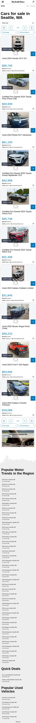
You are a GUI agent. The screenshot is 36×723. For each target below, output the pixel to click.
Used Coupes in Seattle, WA (9, 717)
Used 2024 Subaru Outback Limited (17, 288)
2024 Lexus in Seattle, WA (9, 518)
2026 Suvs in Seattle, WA (8, 509)
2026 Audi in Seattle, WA (8, 661)
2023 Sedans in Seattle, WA (9, 566)
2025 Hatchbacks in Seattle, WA (10, 604)
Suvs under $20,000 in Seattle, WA (11, 675)
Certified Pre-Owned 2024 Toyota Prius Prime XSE (16, 98)
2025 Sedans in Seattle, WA (9, 537)
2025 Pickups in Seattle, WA (9, 618)
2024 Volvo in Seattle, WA (8, 599)
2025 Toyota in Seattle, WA (9, 499)
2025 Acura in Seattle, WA (9, 585)
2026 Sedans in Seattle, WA (9, 594)
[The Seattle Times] (18, 2)
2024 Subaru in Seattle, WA (9, 556)
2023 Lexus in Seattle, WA (9, 528)
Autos (3, 6)
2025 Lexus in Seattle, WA (9, 547)
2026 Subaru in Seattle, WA (9, 656)
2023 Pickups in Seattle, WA (9, 623)
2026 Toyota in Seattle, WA (9, 513)
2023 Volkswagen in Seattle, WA (10, 561)
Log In (27, 6)
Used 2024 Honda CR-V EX (14, 58)
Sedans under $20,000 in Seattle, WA (12, 680)
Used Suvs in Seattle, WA (8, 698)
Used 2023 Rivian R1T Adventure (16, 135)
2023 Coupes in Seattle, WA (9, 652)
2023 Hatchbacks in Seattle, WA (10, 571)
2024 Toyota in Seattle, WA (9, 494)
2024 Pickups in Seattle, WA (9, 575)
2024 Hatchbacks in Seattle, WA (10, 613)
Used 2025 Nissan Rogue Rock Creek (16, 327)
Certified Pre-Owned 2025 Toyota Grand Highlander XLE (16, 174)
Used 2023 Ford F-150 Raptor (15, 365)
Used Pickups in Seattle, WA (9, 712)
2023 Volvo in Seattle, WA (8, 590)
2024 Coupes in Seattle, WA (9, 637)
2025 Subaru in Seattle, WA (9, 532)
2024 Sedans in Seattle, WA (9, 504)
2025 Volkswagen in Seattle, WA (10, 523)
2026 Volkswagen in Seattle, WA (10, 647)
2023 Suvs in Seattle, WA (8, 490)
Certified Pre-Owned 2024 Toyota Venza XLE (16, 212)
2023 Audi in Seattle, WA (8, 551)
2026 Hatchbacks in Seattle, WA (10, 632)
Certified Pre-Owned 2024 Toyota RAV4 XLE (16, 251)
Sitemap (18, 721)
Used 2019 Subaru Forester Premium (14, 404)
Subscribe (32, 6)
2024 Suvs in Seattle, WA (8, 485)
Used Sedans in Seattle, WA (9, 703)
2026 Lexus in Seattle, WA (9, 609)
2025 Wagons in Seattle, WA (9, 628)
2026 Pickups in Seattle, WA (9, 642)
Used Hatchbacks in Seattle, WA (10, 708)
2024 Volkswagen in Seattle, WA (10, 580)
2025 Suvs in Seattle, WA (8, 480)
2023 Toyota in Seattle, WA (9, 542)
